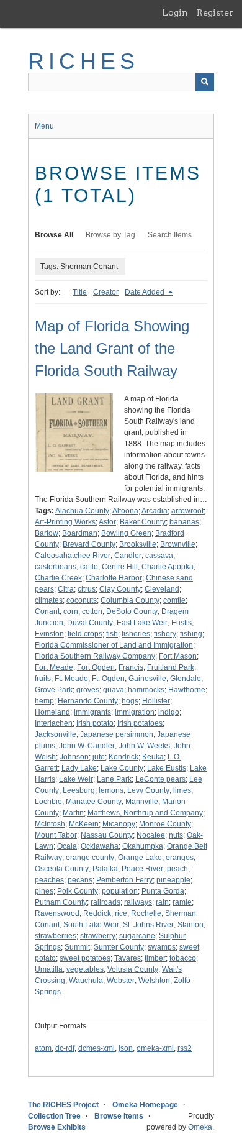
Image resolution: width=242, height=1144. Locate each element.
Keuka (153, 757)
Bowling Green (126, 533)
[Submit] (204, 82)
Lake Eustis (166, 768)
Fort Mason (178, 656)
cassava (159, 555)
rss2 (184, 1048)
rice (121, 913)
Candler (127, 555)
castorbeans (55, 566)
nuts (176, 835)
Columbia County (130, 600)
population (120, 891)
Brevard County (89, 544)
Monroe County (165, 824)
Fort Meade (54, 667)
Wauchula (86, 980)
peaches (49, 880)
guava (113, 689)
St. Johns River (148, 924)
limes (182, 790)
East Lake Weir (142, 622)
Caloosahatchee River (72, 555)
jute (98, 757)
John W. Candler (87, 745)
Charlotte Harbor (114, 578)
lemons (111, 790)
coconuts (81, 600)
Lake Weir (76, 779)
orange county (90, 857)
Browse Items (118, 1116)
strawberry (97, 935)
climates (49, 600)
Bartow (46, 533)
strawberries (55, 935)
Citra (66, 589)
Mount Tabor (56, 835)
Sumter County (119, 947)
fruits (43, 678)
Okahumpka (142, 846)
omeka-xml (155, 1048)
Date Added (145, 292)
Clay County (120, 589)
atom (43, 1048)
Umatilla (49, 969)
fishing (191, 633)
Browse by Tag (110, 235)
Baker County (143, 522)
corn (70, 611)
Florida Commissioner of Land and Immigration (114, 645)
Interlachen (54, 723)
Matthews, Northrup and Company (145, 812)
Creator (106, 292)
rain (162, 902)
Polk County (77, 891)
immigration (135, 712)
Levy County (148, 790)
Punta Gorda (162, 891)
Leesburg (79, 790)
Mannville (141, 801)
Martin (73, 812)
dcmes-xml (96, 1048)
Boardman (79, 533)
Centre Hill (120, 566)
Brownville (177, 544)
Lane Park (114, 779)
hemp (44, 701)
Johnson (74, 757)
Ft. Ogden (108, 678)
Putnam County (61, 902)
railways (138, 902)
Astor (107, 522)
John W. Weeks (144, 745)
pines (44, 891)
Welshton (154, 980)
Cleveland (162, 589)
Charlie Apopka (167, 566)
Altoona (125, 510)
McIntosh (50, 824)
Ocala (67, 846)
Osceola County (62, 868)
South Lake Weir (91, 924)
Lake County (122, 768)
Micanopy (118, 824)
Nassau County (107, 835)
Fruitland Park (170, 667)
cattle (89, 566)
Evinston (49, 633)
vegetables (85, 969)
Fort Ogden (96, 667)
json (126, 1048)
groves (87, 689)
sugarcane (137, 935)
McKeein (84, 824)
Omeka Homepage (145, 1105)
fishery (165, 633)
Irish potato (95, 723)
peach (177, 868)
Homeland (52, 712)
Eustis (181, 622)
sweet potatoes (85, 958)
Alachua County (82, 510)
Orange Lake (140, 857)
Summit (77, 947)
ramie (182, 902)
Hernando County (88, 701)
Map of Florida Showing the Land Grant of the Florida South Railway (112, 348)
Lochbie (48, 801)
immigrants (92, 712)
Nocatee (151, 835)
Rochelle (146, 913)
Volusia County (132, 969)
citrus (87, 589)
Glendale (185, 678)
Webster (121, 980)
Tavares (127, 958)
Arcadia (154, 510)
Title (80, 292)
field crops (85, 633)
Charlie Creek (58, 578)
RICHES (83, 61)
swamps (162, 947)
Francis (131, 667)
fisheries (136, 633)
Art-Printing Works (65, 522)
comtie (174, 600)
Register (215, 12)
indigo (168, 712)
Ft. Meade (71, 678)
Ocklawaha (100, 846)
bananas (184, 522)
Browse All (54, 235)
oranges (180, 857)
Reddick (97, 913)
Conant (47, 611)
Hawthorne (186, 689)
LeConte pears (160, 779)
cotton (92, 611)
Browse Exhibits (57, 1127)
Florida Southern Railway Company (95, 656)
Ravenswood (57, 913)
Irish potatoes (140, 723)
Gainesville (147, 678)
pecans (80, 880)
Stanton (190, 924)
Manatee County (94, 801)
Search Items (170, 235)
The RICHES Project (63, 1105)
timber (155, 958)
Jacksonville (55, 734)
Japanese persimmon (116, 734)
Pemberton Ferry (124, 880)
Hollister (156, 701)
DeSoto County (132, 611)
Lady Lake (79, 768)
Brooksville (137, 544)
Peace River (142, 868)
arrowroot (187, 510)
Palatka (105, 868)
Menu (44, 126)
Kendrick (123, 757)
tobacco (182, 958)
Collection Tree (54, 1116)
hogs (130, 701)
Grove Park (54, 689)
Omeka (200, 1127)
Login (175, 12)
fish (112, 633)
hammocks (146, 689)
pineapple (173, 880)
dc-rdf (64, 1048)
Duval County (90, 622)
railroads (105, 902)
